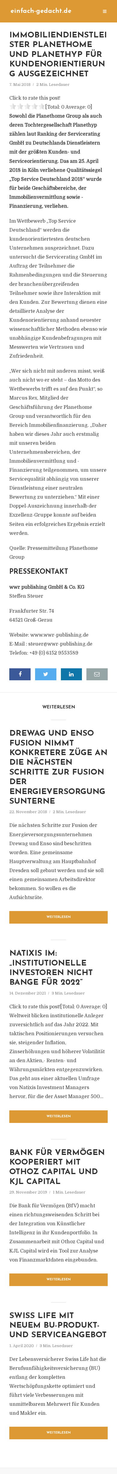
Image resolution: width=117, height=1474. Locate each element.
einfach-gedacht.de (40, 11)
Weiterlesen (58, 917)
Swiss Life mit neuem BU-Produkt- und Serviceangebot (57, 1326)
